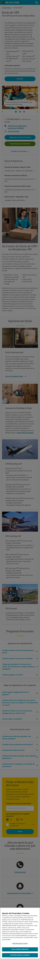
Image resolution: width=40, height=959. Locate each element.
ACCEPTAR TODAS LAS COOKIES (20, 955)
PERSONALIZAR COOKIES (20, 943)
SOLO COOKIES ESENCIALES (20, 949)
